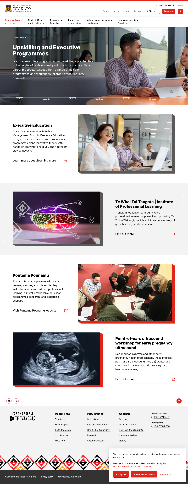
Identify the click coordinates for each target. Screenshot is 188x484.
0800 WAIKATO (161, 417)
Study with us (25, 37)
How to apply (62, 424)
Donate (137, 11)
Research (92, 435)
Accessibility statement (69, 476)
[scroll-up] (179, 401)
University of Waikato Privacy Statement (132, 466)
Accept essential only (144, 474)
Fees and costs (63, 430)
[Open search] (180, 11)
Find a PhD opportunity (98, 430)
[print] (9, 401)
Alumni (117, 11)
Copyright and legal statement (20, 476)
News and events (128, 424)
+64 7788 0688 (162, 426)
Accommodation (95, 440)
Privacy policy (46, 476)
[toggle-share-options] (16, 401)
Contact (106, 11)
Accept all (121, 474)
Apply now (169, 11)
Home (15, 37)
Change (180, 5)
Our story (124, 419)
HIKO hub (60, 440)
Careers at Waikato (128, 435)
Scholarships (61, 435)
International (93, 419)
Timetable (60, 419)
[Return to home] (18, 8)
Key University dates (97, 424)
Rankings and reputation (131, 430)
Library (127, 11)
